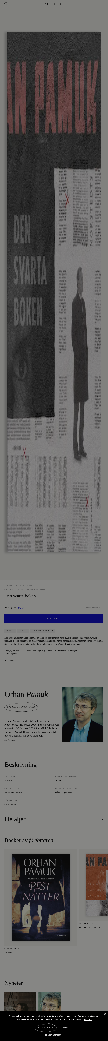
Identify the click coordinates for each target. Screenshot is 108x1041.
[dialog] (54, 520)
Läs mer (88, 1019)
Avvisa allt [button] (65, 1027)
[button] (54, 1035)
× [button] (105, 1014)
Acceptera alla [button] (45, 1027)
